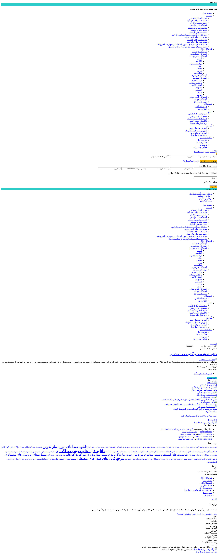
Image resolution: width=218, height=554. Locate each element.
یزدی (200, 92)
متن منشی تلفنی (130, 459)
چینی (200, 66)
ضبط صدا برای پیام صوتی (196, 42)
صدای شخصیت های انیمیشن (178, 454)
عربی (199, 71)
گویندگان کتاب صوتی (198, 97)
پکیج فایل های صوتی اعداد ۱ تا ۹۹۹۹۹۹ (177, 429)
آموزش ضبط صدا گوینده (210, 447)
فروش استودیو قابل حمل (207, 459)
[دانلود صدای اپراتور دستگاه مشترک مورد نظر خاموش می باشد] (208, 402)
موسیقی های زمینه (199, 116)
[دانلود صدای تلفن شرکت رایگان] (204, 387)
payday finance (206, 432)
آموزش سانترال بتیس (198, 128)
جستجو (189, 346)
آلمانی (199, 59)
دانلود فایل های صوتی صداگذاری (80, 451)
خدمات (209, 16)
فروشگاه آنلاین (201, 107)
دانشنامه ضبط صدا (199, 135)
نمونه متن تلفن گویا (49, 459)
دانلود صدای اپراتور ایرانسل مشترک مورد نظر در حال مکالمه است (189, 399)
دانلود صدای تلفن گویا (35, 447)
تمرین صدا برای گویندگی (124, 447)
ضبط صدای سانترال (198, 23)
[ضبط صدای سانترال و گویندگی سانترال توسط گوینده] (207, 407)
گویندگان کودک (200, 99)
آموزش (209, 126)
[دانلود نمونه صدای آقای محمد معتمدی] (208, 359)
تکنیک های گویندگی (110, 447)
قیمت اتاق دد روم (153, 459)
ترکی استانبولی (195, 63)
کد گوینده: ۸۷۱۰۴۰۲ (208, 385)
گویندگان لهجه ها (200, 78)
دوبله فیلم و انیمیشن (198, 30)
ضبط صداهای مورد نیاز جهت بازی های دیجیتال (187, 47)
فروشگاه (208, 104)
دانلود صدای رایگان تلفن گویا (17, 447)
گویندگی (17, 459)
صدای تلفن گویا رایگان (197, 114)
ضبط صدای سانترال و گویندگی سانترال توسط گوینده (195, 409)
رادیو (211, 455)
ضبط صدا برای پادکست (197, 40)
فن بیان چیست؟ (165, 459)
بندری (199, 95)
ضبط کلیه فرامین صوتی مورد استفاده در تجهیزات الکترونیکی (181, 44)
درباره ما (203, 145)
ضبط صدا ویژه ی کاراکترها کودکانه (87, 454)
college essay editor (204, 439)
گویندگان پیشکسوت (198, 54)
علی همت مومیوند (189, 432)
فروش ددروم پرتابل (190, 459)
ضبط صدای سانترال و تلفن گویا (56, 455)
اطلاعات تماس (205, 138)
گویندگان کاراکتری (199, 75)
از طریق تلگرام (205, 198)
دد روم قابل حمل (24, 452)
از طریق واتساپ (205, 196)
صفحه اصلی (207, 13)
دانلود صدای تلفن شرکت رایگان (204, 390)
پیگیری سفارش (205, 488)
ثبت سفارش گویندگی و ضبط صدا (198, 490)
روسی (199, 68)
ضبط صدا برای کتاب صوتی (195, 37)
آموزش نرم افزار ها (198, 133)
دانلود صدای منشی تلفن (179, 452)
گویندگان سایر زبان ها (198, 56)
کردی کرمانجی (195, 83)
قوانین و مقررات (200, 147)
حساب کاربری (206, 485)
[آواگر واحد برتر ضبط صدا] (205, 152)
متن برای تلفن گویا (141, 459)
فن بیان (180, 459)
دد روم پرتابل (13, 452)
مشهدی (198, 87)
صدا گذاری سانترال (202, 455)
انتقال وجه (202, 109)
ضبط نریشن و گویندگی (197, 28)
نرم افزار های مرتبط (198, 123)
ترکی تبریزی (197, 80)
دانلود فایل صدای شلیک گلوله (162, 452)
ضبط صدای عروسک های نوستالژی (26, 454)
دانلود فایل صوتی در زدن (130, 451)
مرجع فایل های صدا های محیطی (100, 458)
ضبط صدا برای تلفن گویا (197, 20)
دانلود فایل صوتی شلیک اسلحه (114, 451)
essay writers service (204, 436)
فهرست (213, 343)
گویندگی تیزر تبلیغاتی (198, 25)
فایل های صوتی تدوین (198, 121)
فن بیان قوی (174, 459)
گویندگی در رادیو (212, 462)
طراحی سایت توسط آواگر (206, 552)
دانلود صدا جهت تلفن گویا (96, 447)
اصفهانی (198, 90)
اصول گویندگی (197, 447)
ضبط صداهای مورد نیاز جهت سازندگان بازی (134, 454)
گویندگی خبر (10, 459)
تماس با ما (202, 140)
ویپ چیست (38, 459)
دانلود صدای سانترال (193, 452)
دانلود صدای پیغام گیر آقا (207, 395)
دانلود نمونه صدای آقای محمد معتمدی (193, 354)
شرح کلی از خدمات (199, 18)
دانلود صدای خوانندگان (203, 373)
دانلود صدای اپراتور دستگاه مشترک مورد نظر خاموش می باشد (191, 404)
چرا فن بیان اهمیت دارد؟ (28, 459)
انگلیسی (198, 61)
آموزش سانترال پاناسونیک (196, 130)
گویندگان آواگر (206, 49)
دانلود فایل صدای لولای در (145, 451)
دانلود (210, 111)
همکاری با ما (201, 142)
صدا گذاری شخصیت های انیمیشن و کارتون (189, 35)
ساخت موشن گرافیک (198, 32)
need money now (205, 434)
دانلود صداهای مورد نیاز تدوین (65, 447)
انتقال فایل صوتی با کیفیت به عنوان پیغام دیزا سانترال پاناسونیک (152, 447)
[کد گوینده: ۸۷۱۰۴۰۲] (212, 383)
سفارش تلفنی (206, 201)
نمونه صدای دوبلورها (66, 459)
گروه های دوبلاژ (200, 102)
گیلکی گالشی (196, 85)
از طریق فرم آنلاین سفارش (200, 194)
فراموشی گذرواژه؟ (191, 161)
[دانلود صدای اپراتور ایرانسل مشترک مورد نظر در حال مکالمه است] (208, 397)
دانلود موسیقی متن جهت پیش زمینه (43, 452)
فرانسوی (198, 73)
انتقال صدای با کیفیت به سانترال (183, 447)
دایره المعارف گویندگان (197, 118)
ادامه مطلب (212, 378)
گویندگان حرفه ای (199, 51)
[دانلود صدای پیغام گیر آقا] (207, 392)
